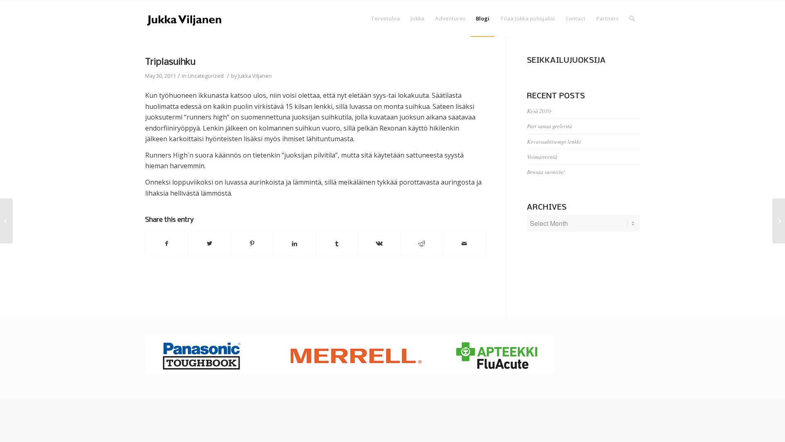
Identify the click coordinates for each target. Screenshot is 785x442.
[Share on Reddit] (422, 243)
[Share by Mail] (464, 243)
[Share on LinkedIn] (295, 243)
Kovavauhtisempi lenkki (554, 141)
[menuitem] (385, 18)
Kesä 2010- (540, 111)
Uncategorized (206, 75)
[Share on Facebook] (167, 243)
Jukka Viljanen (255, 75)
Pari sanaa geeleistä (549, 126)
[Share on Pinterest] (252, 243)
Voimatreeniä (542, 156)
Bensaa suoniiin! (546, 172)
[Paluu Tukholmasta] (6, 221)
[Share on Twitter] (209, 243)
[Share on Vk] (380, 243)
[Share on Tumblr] (337, 243)
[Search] (632, 18)
